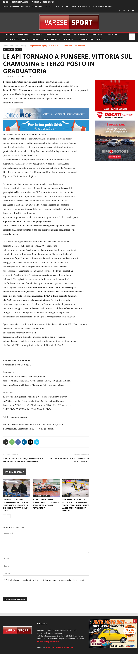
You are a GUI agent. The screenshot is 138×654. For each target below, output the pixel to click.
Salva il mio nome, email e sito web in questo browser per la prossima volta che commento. (46, 580)
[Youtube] (133, 10)
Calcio (8, 34)
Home (5, 46)
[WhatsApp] (12, 442)
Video (99, 39)
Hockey (66, 34)
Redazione (37, 6)
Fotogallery (86, 39)
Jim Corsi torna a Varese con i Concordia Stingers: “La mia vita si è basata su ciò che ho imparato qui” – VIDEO (16, 505)
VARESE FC (38, 34)
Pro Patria (23, 34)
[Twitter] (129, 10)
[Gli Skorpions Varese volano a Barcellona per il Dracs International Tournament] (46, 488)
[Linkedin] (24, 442)
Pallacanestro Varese (17, 39)
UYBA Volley (52, 34)
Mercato (97, 34)
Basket (36, 39)
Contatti (49, 6)
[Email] (30, 442)
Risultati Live (62, 6)
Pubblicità (54, 641)
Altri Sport (80, 34)
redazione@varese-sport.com (59, 647)
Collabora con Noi (41, 496)
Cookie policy (43, 641)
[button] (132, 37)
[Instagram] (124, 10)
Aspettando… (51, 39)
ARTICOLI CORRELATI (14, 472)
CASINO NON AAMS (11, 6)
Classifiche (111, 34)
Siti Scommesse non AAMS (100, 6)
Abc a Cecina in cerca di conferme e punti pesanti (69, 460)
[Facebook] (120, 10)
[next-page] (9, 516)
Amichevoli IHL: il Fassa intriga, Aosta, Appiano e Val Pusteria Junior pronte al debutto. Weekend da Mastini (75, 505)
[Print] (5, 442)
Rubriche (68, 39)
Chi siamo (25, 6)
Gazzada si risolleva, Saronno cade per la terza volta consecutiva (23, 460)
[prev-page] (4, 516)
